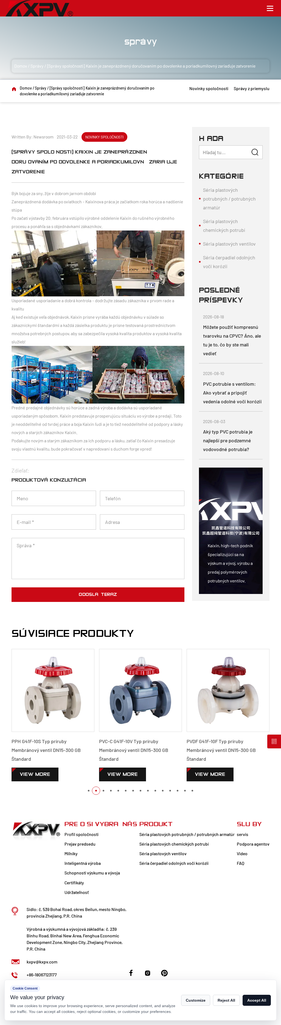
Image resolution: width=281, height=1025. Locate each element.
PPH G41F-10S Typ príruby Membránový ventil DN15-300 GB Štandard (46, 750)
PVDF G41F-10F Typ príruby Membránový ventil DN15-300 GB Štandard (221, 750)
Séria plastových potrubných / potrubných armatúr (229, 198)
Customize (196, 1000)
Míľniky (71, 853)
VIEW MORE (35, 774)
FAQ (240, 863)
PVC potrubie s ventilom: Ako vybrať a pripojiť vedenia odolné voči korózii (232, 392)
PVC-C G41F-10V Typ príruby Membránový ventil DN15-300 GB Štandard (133, 750)
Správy (37, 65)
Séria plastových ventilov (229, 244)
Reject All (226, 1000)
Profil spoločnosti (81, 834)
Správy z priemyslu (251, 88)
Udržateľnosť (76, 892)
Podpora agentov (253, 843)
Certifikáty (74, 882)
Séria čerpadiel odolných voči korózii (229, 261)
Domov (20, 65)
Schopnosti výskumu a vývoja (92, 872)
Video (242, 853)
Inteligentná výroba (82, 863)
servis (242, 834)
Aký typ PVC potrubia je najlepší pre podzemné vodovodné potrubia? (227, 440)
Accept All (256, 1000)
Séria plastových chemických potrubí (224, 225)
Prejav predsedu (79, 843)
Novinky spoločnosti (208, 88)
